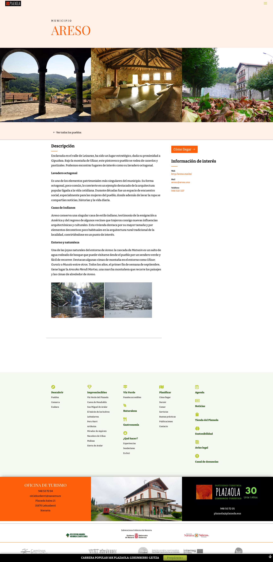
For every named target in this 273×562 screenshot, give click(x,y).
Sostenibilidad (204, 433)
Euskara (55, 407)
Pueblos (55, 397)
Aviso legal (201, 447)
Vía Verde (129, 392)
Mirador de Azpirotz (96, 431)
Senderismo (129, 448)
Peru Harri (92, 421)
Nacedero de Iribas (96, 436)
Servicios (163, 412)
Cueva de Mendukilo (97, 402)
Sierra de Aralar (95, 445)
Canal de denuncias (206, 461)
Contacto (163, 426)
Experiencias (129, 443)
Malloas (91, 441)
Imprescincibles (97, 392)
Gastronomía (131, 424)
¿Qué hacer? (130, 438)
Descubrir (57, 392)
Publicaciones (166, 421)
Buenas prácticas (167, 417)
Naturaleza (130, 410)
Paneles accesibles (132, 397)
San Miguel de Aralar (97, 407)
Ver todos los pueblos (68, 132)
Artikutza (91, 426)
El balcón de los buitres (98, 412)
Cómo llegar (182, 149)
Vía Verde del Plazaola (97, 397)
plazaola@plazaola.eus (227, 513)
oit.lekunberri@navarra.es (45, 495)
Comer (162, 407)
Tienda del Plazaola (206, 420)
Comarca (55, 402)
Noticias (200, 406)
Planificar (165, 392)
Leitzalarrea (93, 417)
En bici (126, 453)
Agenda (199, 392)
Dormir (162, 402)
